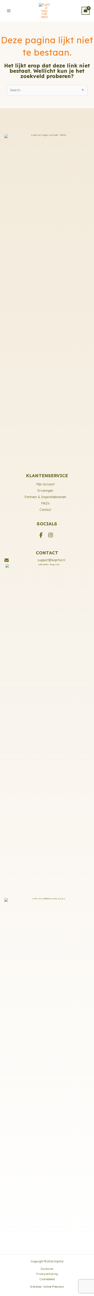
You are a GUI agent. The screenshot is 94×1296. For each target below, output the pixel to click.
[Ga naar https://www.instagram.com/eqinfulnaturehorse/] (50, 535)
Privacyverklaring (47, 1274)
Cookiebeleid (47, 1279)
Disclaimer (47, 1269)
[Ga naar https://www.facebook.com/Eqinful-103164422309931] (40, 535)
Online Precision (53, 1286)
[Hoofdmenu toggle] (8, 10)
